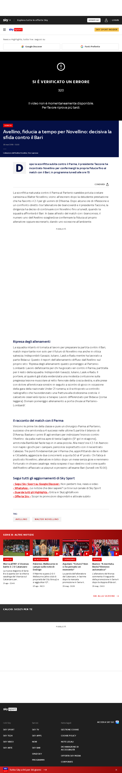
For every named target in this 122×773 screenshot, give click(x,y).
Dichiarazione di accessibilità (69, 748)
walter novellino (47, 519)
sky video (8, 742)
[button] (56, 770)
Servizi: (35, 723)
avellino (21, 519)
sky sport (8, 729)
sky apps (37, 735)
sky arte (8, 748)
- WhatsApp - (21, 488)
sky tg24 (8, 735)
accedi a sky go (105, 722)
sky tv (35, 729)
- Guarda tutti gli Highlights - (31, 492)
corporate (67, 762)
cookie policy (68, 735)
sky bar (36, 748)
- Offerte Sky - (22, 496)
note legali (67, 742)
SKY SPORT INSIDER (106, 29)
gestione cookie (70, 729)
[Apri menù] (4, 29)
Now (34, 742)
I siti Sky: (7, 723)
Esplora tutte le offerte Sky (32, 20)
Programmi (38, 760)
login (115, 20)
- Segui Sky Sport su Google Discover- (36, 484)
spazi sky (37, 754)
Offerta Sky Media (71, 756)
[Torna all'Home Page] (16, 29)
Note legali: (66, 723)
